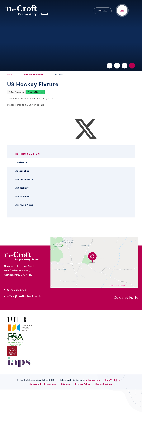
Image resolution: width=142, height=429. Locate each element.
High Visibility (112, 380)
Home (9, 75)
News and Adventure (33, 75)
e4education (93, 380)
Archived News (24, 204)
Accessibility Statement (43, 384)
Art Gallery (22, 187)
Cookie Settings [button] (103, 384)
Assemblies (22, 170)
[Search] (132, 65)
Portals (102, 11)
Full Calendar (17, 92)
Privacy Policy (82, 384)
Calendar (58, 75)
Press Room (22, 196)
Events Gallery (24, 179)
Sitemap (65, 384)
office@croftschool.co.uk (24, 296)
